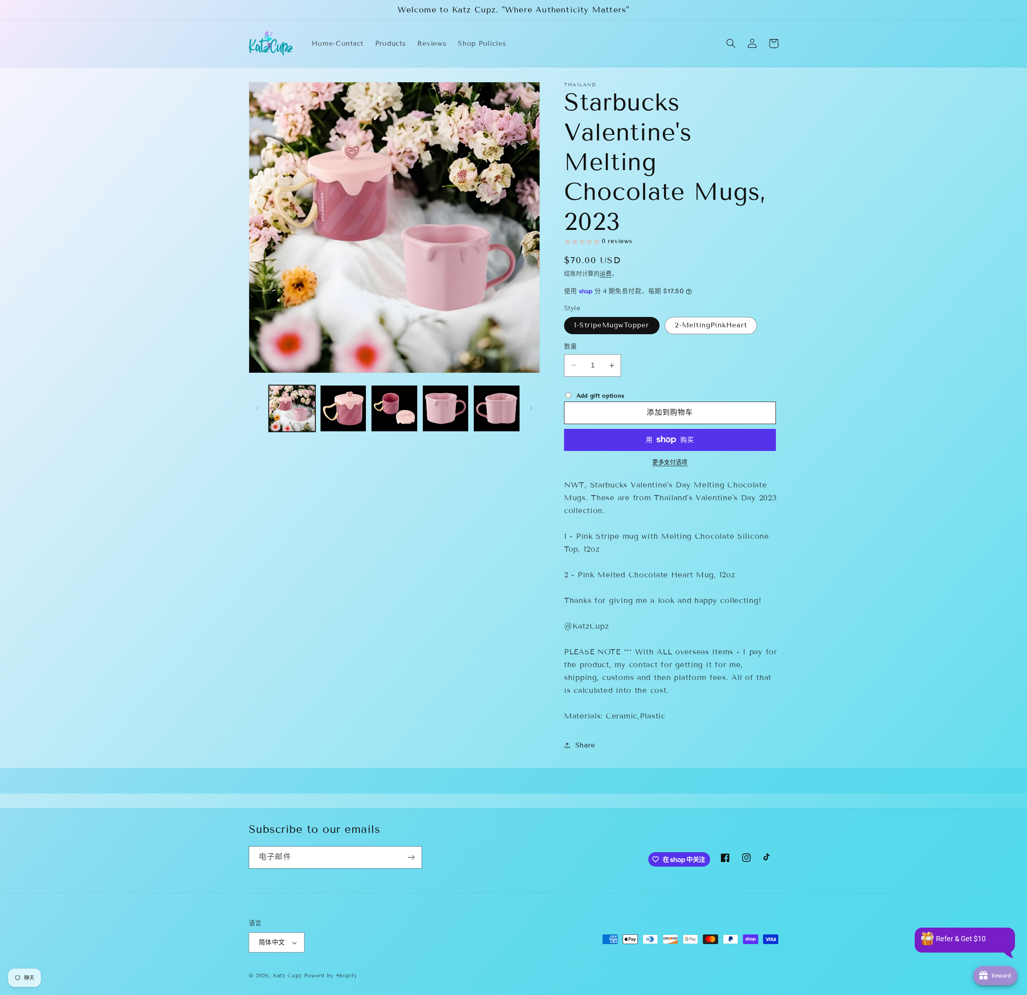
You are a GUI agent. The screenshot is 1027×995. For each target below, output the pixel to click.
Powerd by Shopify (330, 976)
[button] (731, 43)
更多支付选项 (670, 462)
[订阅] (411, 857)
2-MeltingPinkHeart (711, 325)
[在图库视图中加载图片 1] (292, 408)
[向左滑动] (257, 408)
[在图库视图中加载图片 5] (496, 408)
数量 (570, 346)
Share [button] (585, 745)
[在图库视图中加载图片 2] (343, 408)
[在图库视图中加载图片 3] (394, 408)
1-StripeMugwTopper (611, 325)
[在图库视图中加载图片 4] (445, 408)
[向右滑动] (531, 408)
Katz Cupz (287, 976)
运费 (606, 273)
